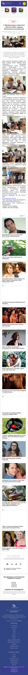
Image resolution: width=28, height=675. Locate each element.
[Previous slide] (2, 10)
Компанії (14, 656)
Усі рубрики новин (16, 555)
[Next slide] (26, 10)
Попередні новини (13, 21)
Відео (14, 637)
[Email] (20, 564)
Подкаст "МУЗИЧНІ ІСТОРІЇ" (14, 640)
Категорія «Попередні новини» (13, 556)
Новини (14, 654)
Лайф (14, 631)
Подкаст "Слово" (14, 648)
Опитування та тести (14, 658)
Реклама (14, 635)
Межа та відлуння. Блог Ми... (14, 642)
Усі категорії (14, 625)
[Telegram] (12, 564)
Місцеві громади (14, 660)
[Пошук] (20, 3)
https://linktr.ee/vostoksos (9, 198)
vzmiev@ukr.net (14, 611)
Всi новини (14, 627)
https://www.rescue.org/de (9, 193)
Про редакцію (14, 662)
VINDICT (19, 620)
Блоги (14, 633)
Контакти (14, 664)
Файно (14, 670)
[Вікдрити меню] (24, 3)
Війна (14, 629)
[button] (7, 564)
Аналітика (14, 644)
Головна (8, 555)
